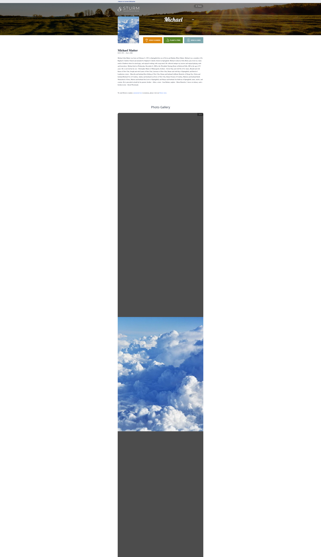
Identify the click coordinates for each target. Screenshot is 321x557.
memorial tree (138, 93)
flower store (163, 93)
